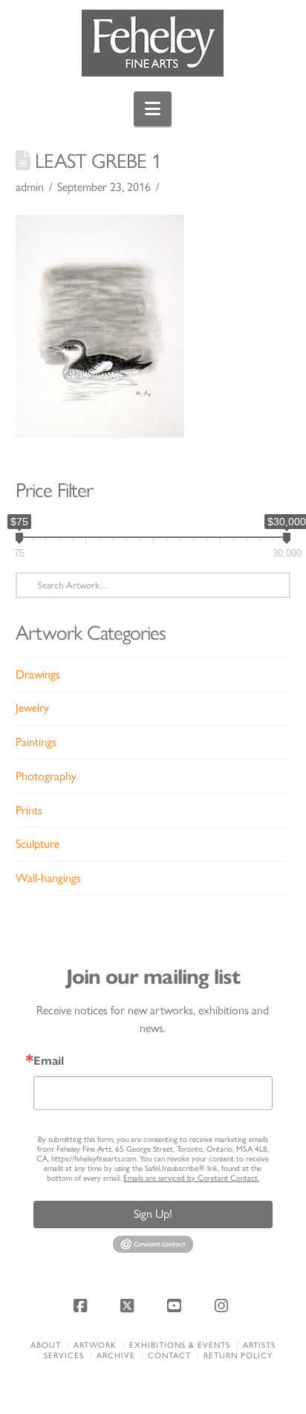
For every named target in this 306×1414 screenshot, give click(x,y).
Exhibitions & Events (179, 1345)
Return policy (238, 1356)
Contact (169, 1356)
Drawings (38, 674)
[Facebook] (82, 1305)
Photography (46, 776)
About (45, 1345)
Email (48, 1061)
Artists (259, 1345)
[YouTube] (177, 1305)
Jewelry (32, 708)
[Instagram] (224, 1305)
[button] (153, 108)
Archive (116, 1356)
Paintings (36, 742)
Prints (29, 810)
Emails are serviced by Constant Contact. (191, 1178)
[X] (129, 1305)
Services (64, 1356)
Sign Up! (153, 1214)
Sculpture (37, 844)
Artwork (95, 1345)
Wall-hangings (48, 878)
